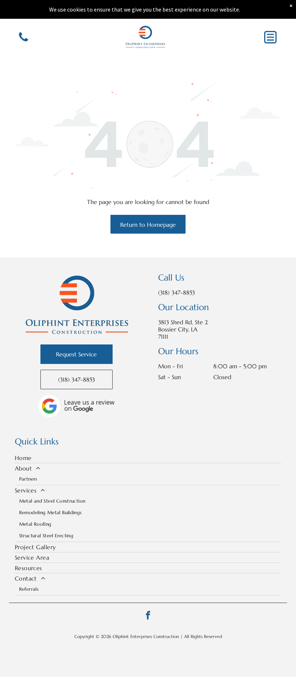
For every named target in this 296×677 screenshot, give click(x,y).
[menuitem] (148, 458)
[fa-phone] (23, 40)
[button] (270, 37)
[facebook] (148, 616)
